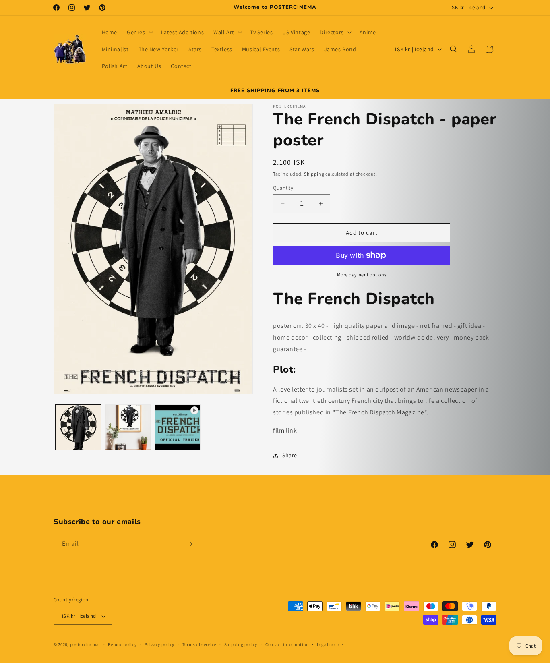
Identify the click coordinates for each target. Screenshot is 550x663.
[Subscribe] (189, 544)
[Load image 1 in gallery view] (78, 427)
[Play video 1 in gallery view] (178, 427)
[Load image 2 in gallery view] (128, 427)
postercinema (84, 644)
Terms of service (199, 644)
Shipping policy (241, 644)
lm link (285, 430)
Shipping (314, 174)
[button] (139, 32)
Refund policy (122, 644)
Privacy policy (159, 644)
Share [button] (289, 455)
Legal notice (330, 644)
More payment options (362, 274)
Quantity (283, 187)
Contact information (287, 644)
